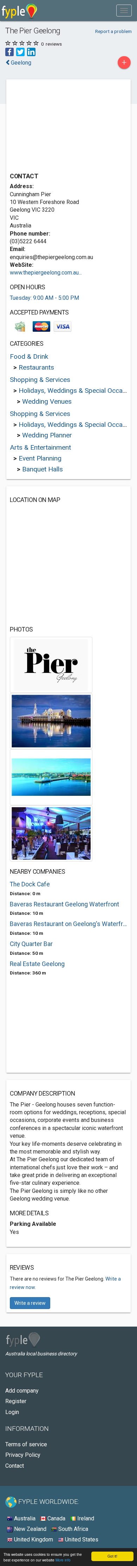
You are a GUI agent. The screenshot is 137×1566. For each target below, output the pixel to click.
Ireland (85, 1518)
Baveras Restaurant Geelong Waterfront (64, 904)
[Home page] (19, 10)
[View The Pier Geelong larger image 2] (51, 720)
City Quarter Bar (31, 943)
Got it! (112, 1556)
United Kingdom (33, 1539)
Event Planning (40, 458)
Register (15, 1401)
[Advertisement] (62, 127)
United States (81, 1539)
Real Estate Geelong (37, 963)
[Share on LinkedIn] (31, 51)
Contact (14, 1465)
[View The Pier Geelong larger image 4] (51, 833)
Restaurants (36, 367)
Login (12, 1412)
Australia (24, 1518)
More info (63, 1559)
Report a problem (113, 31)
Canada (55, 1518)
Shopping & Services (40, 380)
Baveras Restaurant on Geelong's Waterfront (68, 923)
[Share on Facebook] (9, 51)
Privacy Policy (22, 1455)
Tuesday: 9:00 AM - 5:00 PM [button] (44, 298)
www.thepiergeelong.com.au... (46, 272)
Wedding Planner (47, 435)
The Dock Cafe (30, 884)
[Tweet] (20, 51)
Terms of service (26, 1444)
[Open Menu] (124, 10)
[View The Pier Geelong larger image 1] (51, 664)
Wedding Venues (47, 401)
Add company (22, 1390)
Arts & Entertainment (40, 447)
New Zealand (29, 1529)
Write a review (30, 1303)
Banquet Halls (42, 469)
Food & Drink (29, 356)
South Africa (72, 1529)
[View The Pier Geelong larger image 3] (51, 776)
